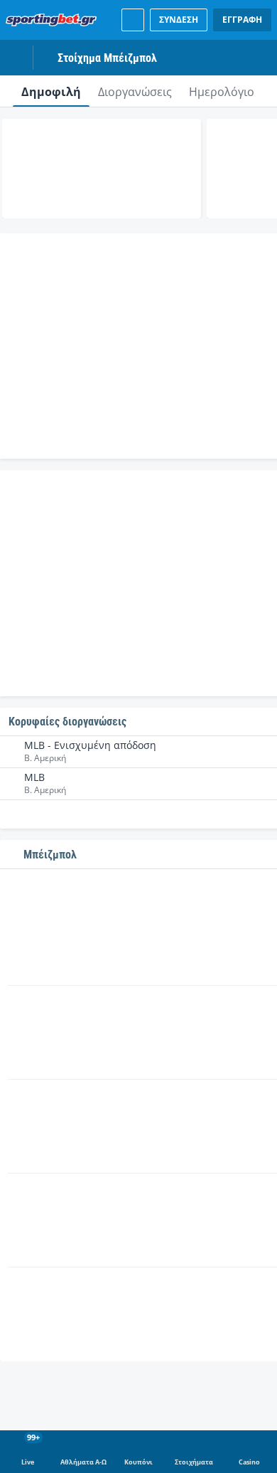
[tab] (51, 91)
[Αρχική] (54, 20)
